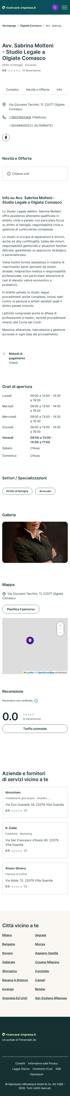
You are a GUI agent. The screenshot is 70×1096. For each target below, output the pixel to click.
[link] (35, 802)
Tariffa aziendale (35, 729)
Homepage (9, 25)
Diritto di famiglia (17, 491)
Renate (40, 989)
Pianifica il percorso (21, 609)
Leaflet (30, 672)
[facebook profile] (6, 137)
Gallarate (8, 962)
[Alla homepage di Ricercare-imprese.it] (19, 7)
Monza (40, 944)
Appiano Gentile (46, 953)
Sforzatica (9, 971)
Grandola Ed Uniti (14, 998)
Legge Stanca (20, 1068)
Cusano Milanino (47, 962)
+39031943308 (20, 117)
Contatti (20, 1063)
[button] (55, 7)
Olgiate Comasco (31, 25)
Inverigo (8, 989)
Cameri (40, 980)
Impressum (36, 1074)
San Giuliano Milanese (51, 998)
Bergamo (8, 944)
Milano (7, 935)
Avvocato (45, 491)
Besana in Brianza (15, 980)
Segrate (40, 935)
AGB (58, 1068)
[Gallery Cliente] (35, 542)
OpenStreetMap (46, 672)
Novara (7, 953)
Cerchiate (42, 971)
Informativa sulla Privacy (43, 1063)
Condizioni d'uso (42, 1068)
